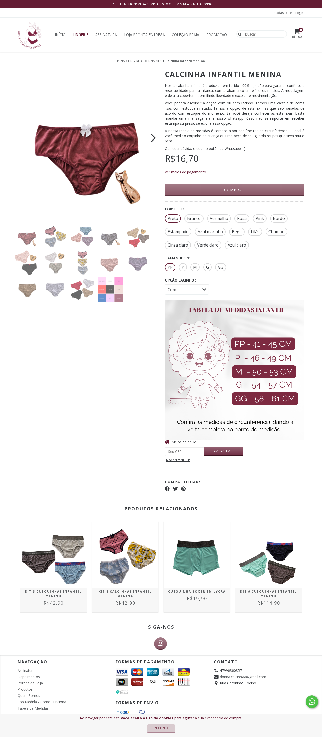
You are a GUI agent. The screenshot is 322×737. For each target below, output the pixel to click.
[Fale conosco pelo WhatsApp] (312, 701)
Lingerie (80, 34)
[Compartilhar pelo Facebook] (167, 488)
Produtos (25, 689)
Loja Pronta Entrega (144, 34)
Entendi (161, 728)
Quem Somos (29, 695)
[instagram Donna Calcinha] (160, 643)
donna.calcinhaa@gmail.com (243, 676)
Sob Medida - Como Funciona (42, 701)
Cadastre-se (283, 13)
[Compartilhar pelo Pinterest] (183, 488)
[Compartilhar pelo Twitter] (175, 488)
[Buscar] (238, 34)
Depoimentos (29, 676)
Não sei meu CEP (178, 460)
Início (60, 34)
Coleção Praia (185, 34)
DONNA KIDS (153, 61)
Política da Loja (30, 683)
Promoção (216, 34)
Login (299, 13)
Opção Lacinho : (180, 280)
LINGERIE (134, 61)
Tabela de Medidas (33, 708)
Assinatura (106, 34)
